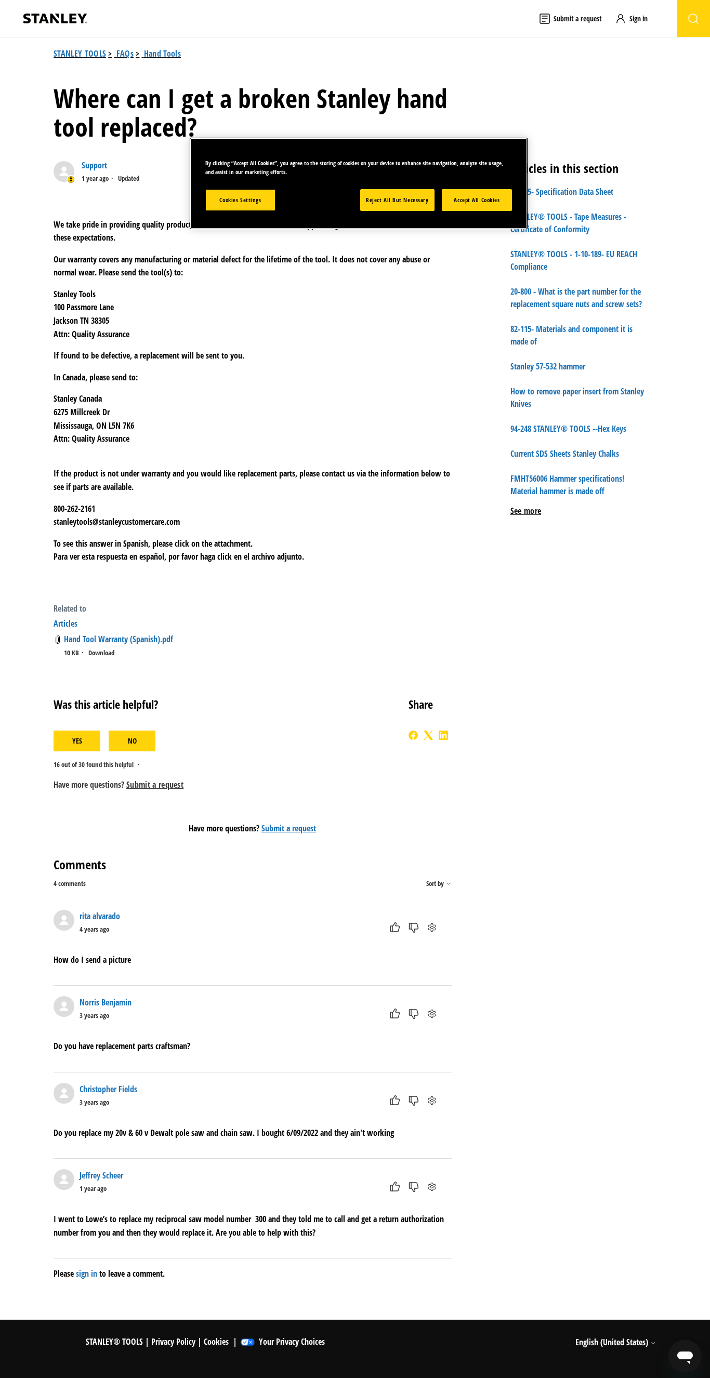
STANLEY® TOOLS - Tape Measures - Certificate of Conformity (568, 223)
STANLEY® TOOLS (114, 1341)
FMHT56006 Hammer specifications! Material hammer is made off (567, 485)
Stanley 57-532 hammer (547, 366)
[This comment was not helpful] (413, 927)
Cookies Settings (240, 200)
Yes (77, 741)
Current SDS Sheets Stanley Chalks (564, 453)
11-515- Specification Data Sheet (561, 191)
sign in (86, 1273)
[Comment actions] (432, 927)
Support (94, 165)
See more (526, 510)
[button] (636, 18)
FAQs (125, 53)
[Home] (55, 18)
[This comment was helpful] (395, 927)
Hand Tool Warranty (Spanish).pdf (118, 639)
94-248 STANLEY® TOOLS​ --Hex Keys (568, 428)
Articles (65, 623)
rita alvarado (100, 916)
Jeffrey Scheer (101, 1175)
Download (101, 652)
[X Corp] (428, 735)
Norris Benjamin (106, 1002)
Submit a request (288, 828)
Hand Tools (162, 53)
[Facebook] (413, 735)
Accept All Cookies (476, 200)
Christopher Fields (108, 1089)
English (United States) (612, 1342)
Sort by (435, 883)
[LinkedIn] (443, 735)
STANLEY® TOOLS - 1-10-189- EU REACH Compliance (573, 260)
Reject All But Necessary (397, 200)
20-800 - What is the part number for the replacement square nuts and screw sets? (576, 298)
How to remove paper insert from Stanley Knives (577, 397)
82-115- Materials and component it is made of (571, 335)
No (132, 741)
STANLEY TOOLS (80, 53)
